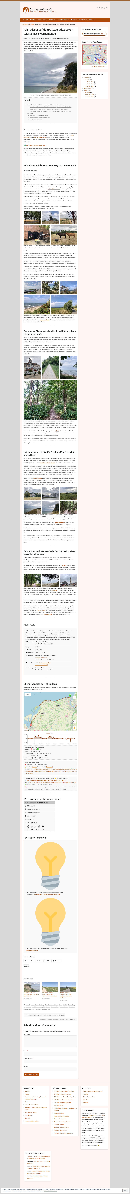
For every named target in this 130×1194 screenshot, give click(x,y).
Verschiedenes (83, 19)
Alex (26, 38)
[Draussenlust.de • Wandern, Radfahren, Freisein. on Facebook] (97, 8)
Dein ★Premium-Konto (89, 1097)
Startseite (25, 24)
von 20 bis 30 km (89, 96)
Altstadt (28, 1005)
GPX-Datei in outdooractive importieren (64, 1099)
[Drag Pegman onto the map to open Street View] (74, 728)
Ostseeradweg (55, 1007)
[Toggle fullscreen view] (74, 697)
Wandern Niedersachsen (60, 1119)
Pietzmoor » (30, 1156)
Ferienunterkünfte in (45, 662)
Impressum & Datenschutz (32, 1121)
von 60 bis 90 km (52, 38)
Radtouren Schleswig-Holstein (61, 1127)
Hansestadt (51, 1005)
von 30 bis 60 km (89, 84)
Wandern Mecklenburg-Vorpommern (63, 1121)
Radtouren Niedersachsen (60, 1130)
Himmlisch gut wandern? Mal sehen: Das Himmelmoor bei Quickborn (44, 1015)
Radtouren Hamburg (59, 1124)
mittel (33, 1007)
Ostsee (48, 1007)
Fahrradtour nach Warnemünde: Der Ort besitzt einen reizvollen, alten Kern (51, 111)
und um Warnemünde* (41, 665)
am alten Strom (48, 614)
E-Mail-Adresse (28, 1058)
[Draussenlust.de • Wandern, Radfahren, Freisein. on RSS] (107, 8)
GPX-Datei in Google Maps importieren (64, 1091)
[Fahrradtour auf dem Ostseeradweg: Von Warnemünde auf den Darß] (50, 987)
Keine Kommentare (63, 38)
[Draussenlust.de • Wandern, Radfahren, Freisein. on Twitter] (99, 8)
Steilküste (72, 1007)
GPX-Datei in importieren (42, 769)
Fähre (36, 1005)
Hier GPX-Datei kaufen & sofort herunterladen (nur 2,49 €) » (46, 780)
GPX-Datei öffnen (29, 773)
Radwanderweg (64, 1007)
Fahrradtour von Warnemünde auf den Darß (47, 894)
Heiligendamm (37, 478)
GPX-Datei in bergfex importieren (62, 1102)
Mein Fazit (30, 113)
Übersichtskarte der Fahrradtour (39, 115)
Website (26, 1066)
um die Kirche (41, 610)
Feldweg (41, 1005)
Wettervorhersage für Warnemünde (40, 117)
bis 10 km (87, 92)
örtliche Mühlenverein (54, 189)
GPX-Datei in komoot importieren (62, 1094)
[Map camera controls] (74, 721)
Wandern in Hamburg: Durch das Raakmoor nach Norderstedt (58, 1019)
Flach (46, 1005)
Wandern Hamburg (58, 1113)
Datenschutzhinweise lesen (50, 1191)
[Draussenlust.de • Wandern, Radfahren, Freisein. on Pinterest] (102, 8)
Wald (48, 1009)
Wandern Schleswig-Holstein (61, 1116)
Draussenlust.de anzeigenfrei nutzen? (92, 1091)
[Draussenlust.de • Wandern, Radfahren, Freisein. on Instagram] (104, 8)
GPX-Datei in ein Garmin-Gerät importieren (65, 1097)
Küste (60, 1005)
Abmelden (85, 1102)
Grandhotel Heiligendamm (47, 462)
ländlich (65, 1005)
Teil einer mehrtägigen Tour (35, 1009)
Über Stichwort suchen (30, 1112)
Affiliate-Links (92, 1115)
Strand (25, 1009)
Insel (56, 1005)
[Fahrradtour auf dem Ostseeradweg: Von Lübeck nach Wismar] (32, 987)
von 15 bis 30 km (89, 82)
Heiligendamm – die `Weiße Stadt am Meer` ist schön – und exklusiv (49, 109)
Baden (32, 1005)
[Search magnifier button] (104, 33)
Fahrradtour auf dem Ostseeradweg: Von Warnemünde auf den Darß (49, 994)
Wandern (86, 90)
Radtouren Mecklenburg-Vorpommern (63, 1133)
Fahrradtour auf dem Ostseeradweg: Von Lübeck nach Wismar (31, 994)
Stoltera (63, 565)
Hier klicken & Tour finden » (98, 66)
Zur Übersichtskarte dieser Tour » (36, 145)
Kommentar (27, 1034)
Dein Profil (86, 1099)
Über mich (92, 19)
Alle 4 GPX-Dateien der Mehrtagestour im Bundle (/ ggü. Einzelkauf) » (52, 782)
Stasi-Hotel (54, 590)
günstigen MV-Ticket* (41, 657)
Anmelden (85, 1094)
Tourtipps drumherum (36, 119)
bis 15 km (87, 79)
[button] (32, 217)
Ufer (45, 1009)
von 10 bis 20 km (89, 94)
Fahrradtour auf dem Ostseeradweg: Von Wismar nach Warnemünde (46, 105)
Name (26, 1051)
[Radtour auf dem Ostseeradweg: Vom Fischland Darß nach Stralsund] (68, 987)
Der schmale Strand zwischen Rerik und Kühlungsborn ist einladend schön (50, 107)
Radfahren (32, 24)
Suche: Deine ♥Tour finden (31, 1104)
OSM (26, 730)
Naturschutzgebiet (40, 1007)
